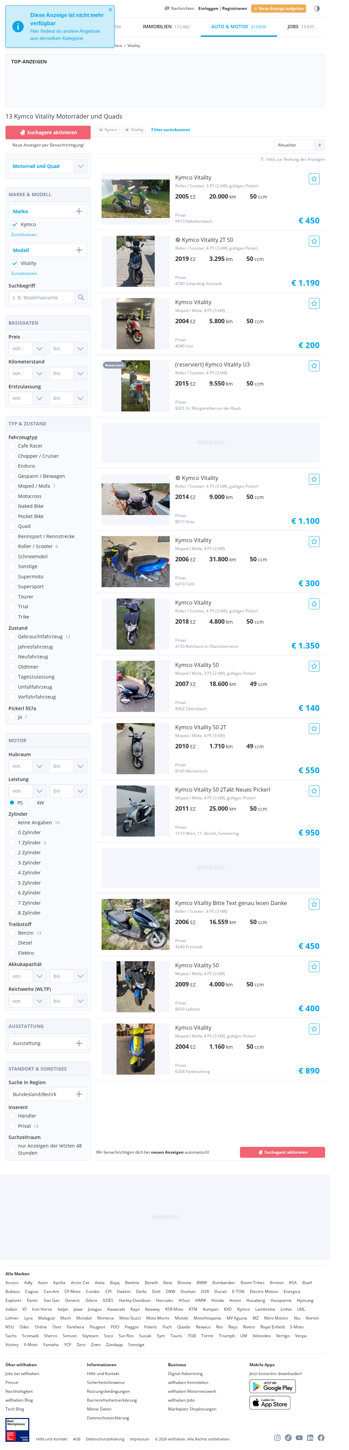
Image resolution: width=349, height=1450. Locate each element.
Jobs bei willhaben (22, 1373)
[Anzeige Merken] (314, 178)
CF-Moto (72, 1291)
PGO (115, 1327)
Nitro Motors (276, 1318)
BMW (202, 1282)
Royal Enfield (272, 1327)
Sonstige (136, 1344)
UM (243, 1336)
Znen (96, 1344)
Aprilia (59, 1282)
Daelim (124, 1291)
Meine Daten (99, 1409)
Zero (81, 1344)
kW (40, 802)
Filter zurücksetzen (170, 129)
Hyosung (305, 1300)
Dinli (156, 1291)
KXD (228, 1309)
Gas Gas (52, 1300)
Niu (297, 1318)
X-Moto (30, 1344)
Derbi (141, 1291)
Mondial (84, 1318)
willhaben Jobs (181, 1400)
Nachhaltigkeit (19, 1391)
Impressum (139, 1438)
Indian (11, 1309)
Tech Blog (14, 1409)
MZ (256, 1318)
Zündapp (114, 1344)
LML (301, 1309)
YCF (67, 1344)
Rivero (249, 1327)
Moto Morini (157, 1318)
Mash (65, 1318)
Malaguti (46, 1318)
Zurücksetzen (24, 234)
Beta (167, 1282)
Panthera (75, 1327)
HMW (200, 1300)
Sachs (11, 1336)
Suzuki (145, 1336)
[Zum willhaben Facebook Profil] (321, 1438)
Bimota (184, 1282)
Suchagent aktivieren (286, 1152)
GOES (108, 1300)
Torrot (207, 1336)
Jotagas (95, 1309)
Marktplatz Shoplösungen (192, 1409)
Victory (11, 1344)
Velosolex (262, 1336)
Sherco (50, 1336)
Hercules (164, 1300)
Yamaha (51, 1344)
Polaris (150, 1327)
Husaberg (255, 1300)
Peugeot (97, 1327)
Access (12, 1282)
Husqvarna (281, 1300)
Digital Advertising (185, 1373)
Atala (100, 1282)
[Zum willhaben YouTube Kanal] (299, 1438)
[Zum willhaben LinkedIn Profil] (310, 1438)
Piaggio (132, 1327)
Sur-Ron (126, 1336)
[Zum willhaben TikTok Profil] (288, 1438)
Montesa (105, 1318)
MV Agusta (237, 1318)
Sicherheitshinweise (106, 1382)
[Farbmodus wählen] (317, 8)
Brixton (277, 1282)
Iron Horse (42, 1309)
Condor (93, 1291)
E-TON (238, 1291)
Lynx (28, 1318)
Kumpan (210, 1309)
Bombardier (223, 1282)
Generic (72, 1300)
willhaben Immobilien (188, 1382)
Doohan (188, 1291)
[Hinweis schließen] (110, 9)
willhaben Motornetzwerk (192, 1391)
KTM (193, 1309)
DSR (205, 1291)
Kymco (243, 1309)
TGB (192, 1336)
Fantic (32, 1300)
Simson (70, 1336)
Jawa (78, 1309)
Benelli (151, 1282)
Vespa (301, 1336)
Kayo (135, 1309)
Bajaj (115, 1282)
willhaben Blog (19, 1400)
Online (41, 1327)
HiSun (184, 1300)
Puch (167, 1327)
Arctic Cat (80, 1282)
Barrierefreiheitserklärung (112, 1400)
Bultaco (12, 1291)
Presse (11, 1382)
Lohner (12, 1318)
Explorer (13, 1300)
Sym (161, 1336)
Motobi (181, 1318)
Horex (235, 1300)
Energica (292, 1291)
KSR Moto (174, 1309)
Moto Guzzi (130, 1318)
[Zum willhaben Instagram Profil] (277, 1438)
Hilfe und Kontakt (103, 1373)
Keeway (152, 1309)
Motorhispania (207, 1318)
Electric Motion (264, 1291)
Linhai (286, 1309)
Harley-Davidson (135, 1300)
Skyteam (90, 1336)
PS (20, 802)
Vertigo (283, 1336)
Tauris (176, 1336)
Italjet (63, 1309)
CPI (108, 1291)
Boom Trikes (252, 1282)
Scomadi (30, 1336)
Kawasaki (116, 1309)
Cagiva (31, 1291)
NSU (9, 1327)
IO (24, 1309)
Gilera (91, 1300)
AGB (76, 1438)
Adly (28, 1282)
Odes (24, 1327)
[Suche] (80, 297)
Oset (56, 1327)
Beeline (132, 1282)
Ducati (220, 1291)
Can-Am (51, 1291)
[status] (60, 26)
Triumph (227, 1336)
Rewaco (203, 1327)
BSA (293, 1282)
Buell (307, 1282)
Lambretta (265, 1309)
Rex (219, 1327)
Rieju (233, 1327)
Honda (217, 1300)
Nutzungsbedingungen (108, 1391)
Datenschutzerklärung (108, 1418)
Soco (108, 1336)
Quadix (184, 1327)
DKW (170, 1291)
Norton (312, 1318)
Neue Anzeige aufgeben (281, 8)
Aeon (43, 1282)
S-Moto (297, 1327)
